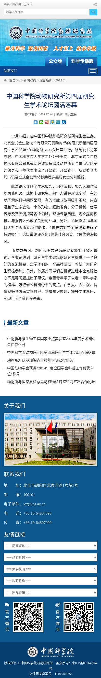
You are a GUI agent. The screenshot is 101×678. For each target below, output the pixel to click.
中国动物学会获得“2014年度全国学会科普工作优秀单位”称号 (50, 371)
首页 (12, 80)
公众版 (55, 61)
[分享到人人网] (64, 122)
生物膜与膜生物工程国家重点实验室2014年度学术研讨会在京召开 (51, 342)
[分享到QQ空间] (52, 122)
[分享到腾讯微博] (58, 122)
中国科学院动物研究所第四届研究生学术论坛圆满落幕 (51, 353)
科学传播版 (82, 61)
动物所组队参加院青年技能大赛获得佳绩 (40, 360)
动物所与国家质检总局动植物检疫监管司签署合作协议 (51, 382)
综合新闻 (45, 80)
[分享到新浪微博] (47, 122)
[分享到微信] (41, 122)
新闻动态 (30, 80)
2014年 (60, 80)
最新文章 (18, 323)
